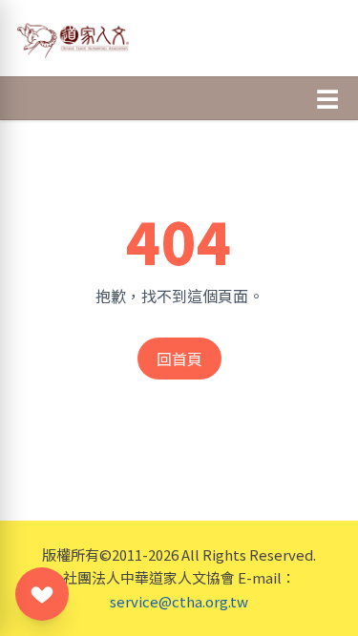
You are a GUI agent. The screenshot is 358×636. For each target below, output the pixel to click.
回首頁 (179, 358)
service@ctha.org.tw (179, 601)
